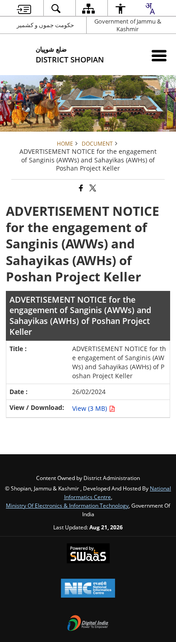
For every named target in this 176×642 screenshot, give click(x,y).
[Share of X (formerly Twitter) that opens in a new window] (92, 188)
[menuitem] (24, 8)
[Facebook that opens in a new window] (80, 188)
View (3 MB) (90, 408)
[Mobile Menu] (159, 55)
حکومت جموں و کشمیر (45, 25)
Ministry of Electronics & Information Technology (67, 505)
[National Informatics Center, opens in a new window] (88, 589)
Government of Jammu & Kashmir (127, 25)
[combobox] (149, 8)
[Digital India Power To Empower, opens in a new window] (88, 624)
